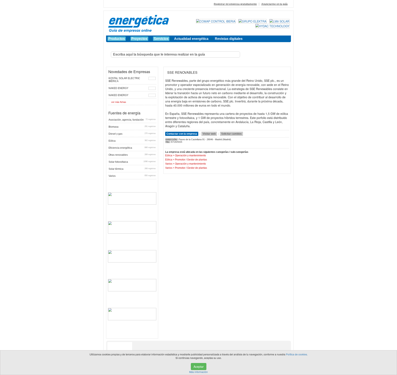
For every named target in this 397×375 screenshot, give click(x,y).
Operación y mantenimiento (190, 155)
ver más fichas (118, 102)
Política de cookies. (297, 354)
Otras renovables (132, 154)
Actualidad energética (191, 38)
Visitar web (209, 133)
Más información (198, 372)
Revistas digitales (229, 38)
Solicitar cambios (231, 133)
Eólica (132, 140)
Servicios (161, 38)
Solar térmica (132, 168)
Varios (132, 175)
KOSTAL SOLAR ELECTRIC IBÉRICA (124, 80)
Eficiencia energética (132, 147)
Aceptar (199, 366)
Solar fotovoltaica (132, 161)
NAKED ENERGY (118, 88)
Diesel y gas (132, 133)
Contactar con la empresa (181, 133)
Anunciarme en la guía (274, 4)
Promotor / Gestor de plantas (191, 159)
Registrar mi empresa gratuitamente (235, 4)
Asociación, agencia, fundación (132, 119)
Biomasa (132, 126)
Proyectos (139, 38)
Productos (116, 38)
